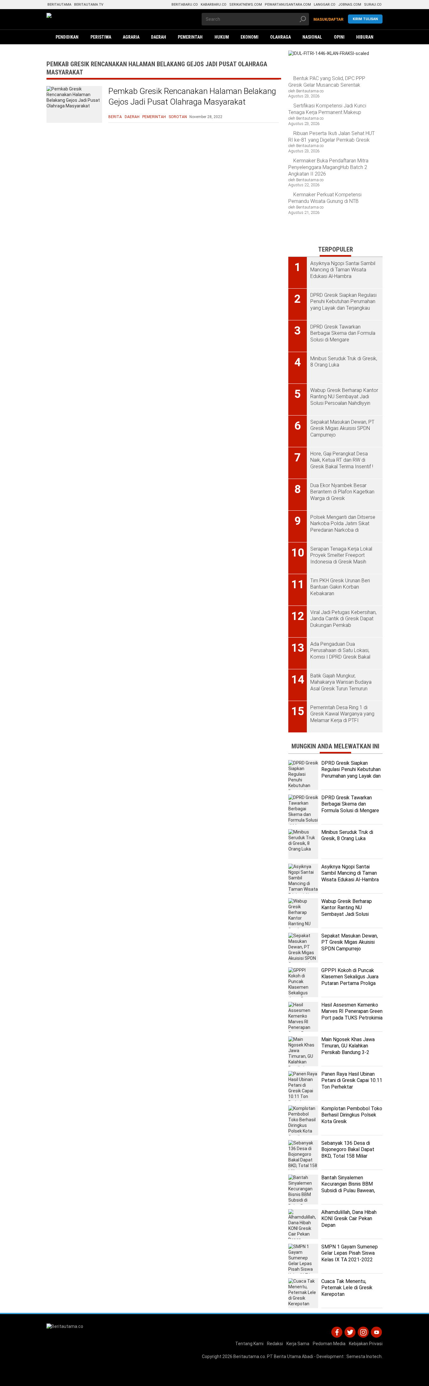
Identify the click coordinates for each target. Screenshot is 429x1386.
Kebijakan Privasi (366, 1343)
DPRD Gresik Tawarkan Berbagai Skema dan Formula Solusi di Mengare (350, 804)
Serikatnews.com (245, 5)
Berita (115, 117)
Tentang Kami (249, 1343)
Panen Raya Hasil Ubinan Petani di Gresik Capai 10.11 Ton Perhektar (351, 1080)
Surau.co (373, 5)
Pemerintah (154, 117)
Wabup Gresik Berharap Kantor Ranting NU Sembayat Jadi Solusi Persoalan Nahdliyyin (346, 911)
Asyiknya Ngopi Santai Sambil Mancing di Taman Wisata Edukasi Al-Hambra (350, 873)
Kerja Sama (297, 1343)
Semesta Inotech (364, 1356)
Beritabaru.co (184, 5)
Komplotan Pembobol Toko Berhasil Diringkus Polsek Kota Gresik (351, 1115)
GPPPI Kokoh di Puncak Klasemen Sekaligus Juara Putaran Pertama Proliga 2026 (349, 980)
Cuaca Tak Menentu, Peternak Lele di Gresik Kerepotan (346, 1287)
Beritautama (59, 5)
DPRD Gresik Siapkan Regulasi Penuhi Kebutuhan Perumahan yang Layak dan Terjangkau (351, 772)
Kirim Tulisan (365, 19)
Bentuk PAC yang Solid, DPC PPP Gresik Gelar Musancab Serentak (326, 81)
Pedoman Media (329, 1343)
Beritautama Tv (88, 5)
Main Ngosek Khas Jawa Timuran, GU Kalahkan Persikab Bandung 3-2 (348, 1046)
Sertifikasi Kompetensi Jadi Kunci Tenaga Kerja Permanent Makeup (327, 109)
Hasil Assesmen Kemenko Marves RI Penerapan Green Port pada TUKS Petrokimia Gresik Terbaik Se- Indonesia (352, 1018)
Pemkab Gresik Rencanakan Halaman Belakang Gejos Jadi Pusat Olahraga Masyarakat (192, 96)
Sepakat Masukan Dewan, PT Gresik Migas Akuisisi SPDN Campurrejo (349, 942)
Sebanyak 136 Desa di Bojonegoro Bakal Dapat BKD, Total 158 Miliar (347, 1149)
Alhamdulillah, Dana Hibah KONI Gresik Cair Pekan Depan (349, 1218)
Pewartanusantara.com (288, 5)
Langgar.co (324, 5)
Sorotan (178, 117)
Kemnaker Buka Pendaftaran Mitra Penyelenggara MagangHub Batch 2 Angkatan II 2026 (328, 167)
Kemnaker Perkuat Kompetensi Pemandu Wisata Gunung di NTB (324, 198)
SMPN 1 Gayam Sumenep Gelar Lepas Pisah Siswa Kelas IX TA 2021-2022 (349, 1253)
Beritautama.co (249, 1356)
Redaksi (275, 1343)
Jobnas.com (349, 5)
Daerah (132, 117)
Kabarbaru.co (213, 5)
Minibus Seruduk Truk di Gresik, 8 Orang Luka (347, 835)
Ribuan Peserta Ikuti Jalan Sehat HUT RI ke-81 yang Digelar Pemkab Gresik (331, 136)
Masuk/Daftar (328, 19)
